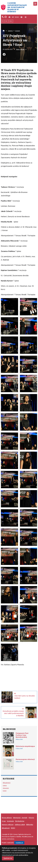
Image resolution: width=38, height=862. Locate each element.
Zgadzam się (8, 858)
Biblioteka (29, 825)
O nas (4, 821)
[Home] (4, 31)
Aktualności (6, 783)
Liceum (17, 31)
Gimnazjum (6, 788)
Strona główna (7, 818)
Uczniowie (10, 821)
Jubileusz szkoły (20, 825)
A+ (6, 21)
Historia (31, 818)
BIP (13, 17)
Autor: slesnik (20, 49)
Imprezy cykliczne (7, 825)
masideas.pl (19, 843)
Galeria (10, 31)
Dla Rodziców (19, 821)
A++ (11, 21)
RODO (17, 17)
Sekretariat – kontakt (20, 818)
